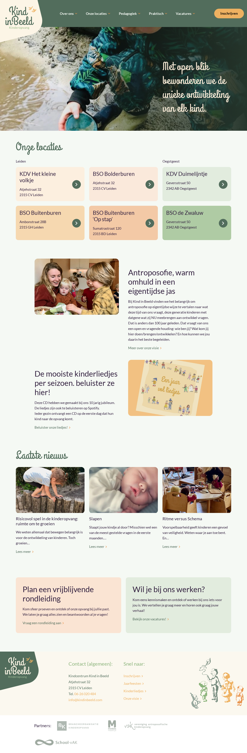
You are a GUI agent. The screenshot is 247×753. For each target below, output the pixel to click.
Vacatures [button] (183, 13)
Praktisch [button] (156, 13)
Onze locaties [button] (96, 13)
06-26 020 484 (85, 694)
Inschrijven (229, 13)
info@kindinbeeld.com (85, 700)
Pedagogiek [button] (128, 13)
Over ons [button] (67, 13)
